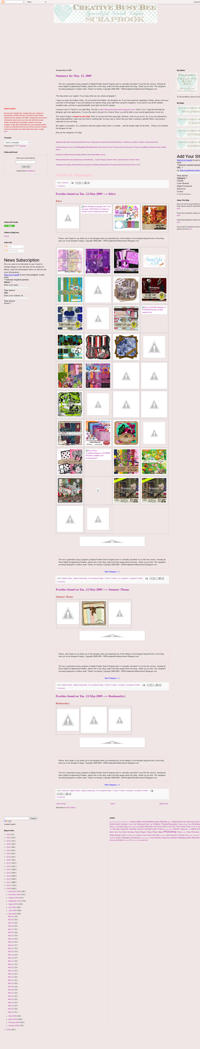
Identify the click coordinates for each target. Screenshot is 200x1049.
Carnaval (141, 824)
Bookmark (65, 790)
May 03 (11, 1006)
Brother (113, 824)
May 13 (11, 974)
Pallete (137, 832)
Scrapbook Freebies (136, 578)
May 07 (11, 993)
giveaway (113, 840)
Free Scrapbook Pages (96, 578)
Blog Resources (180, 822)
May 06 (11, 996)
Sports (168, 835)
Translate (22, 146)
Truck (152, 838)
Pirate (179, 832)
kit (119, 578)
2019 (9, 857)
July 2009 (12, 907)
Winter (189, 838)
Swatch (119, 838)
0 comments (61, 582)
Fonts (183, 826)
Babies (151, 822)
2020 (9, 854)
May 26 (11, 932)
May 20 (11, 951)
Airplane (133, 822)
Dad (111, 827)
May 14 (11, 971)
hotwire (126, 840)
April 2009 (12, 1016)
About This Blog (115, 822)
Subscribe (196, 835)
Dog (126, 826)
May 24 (11, 939)
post (178, 208)
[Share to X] (82, 183)
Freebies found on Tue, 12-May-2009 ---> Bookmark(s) (90, 696)
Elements (149, 826)
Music (112, 832)
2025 (9, 838)
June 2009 (12, 910)
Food (188, 826)
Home (112, 804)
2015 (9, 869)
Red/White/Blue (131, 835)
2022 (9, 847)
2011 (9, 882)
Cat (148, 824)
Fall (155, 827)
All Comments (12, 251)
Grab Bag (116, 829)
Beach (157, 822)
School (149, 835)
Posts (9, 247)
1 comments (61, 186)
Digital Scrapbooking (80, 578)
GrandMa (133, 829)
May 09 (11, 987)
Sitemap (163, 835)
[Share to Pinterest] (88, 183)
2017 (9, 863)
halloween (120, 840)
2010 (9, 885)
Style (191, 835)
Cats (151, 824)
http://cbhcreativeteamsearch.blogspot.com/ (117, 110)
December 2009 (14, 891)
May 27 (11, 929)
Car (135, 824)
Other (125, 832)
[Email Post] (72, 182)
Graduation (124, 829)
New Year (119, 832)
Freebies (114, 578)
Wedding (182, 838)
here (5, 131)
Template (126, 838)
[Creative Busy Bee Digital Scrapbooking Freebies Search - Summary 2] (9, 226)
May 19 (11, 955)
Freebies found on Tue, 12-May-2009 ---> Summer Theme (92, 589)
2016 (9, 866)
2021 (9, 850)
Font (178, 826)
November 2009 (14, 895)
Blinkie (170, 822)
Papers (143, 832)
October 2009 (13, 898)
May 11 (11, 980)
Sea (154, 835)
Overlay (131, 832)
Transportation (145, 838)
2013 (9, 876)
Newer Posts (61, 804)
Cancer (131, 824)
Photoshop (170, 831)
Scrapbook (124, 578)
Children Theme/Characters (165, 824)
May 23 (11, 942)
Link (189, 829)
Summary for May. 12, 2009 (73, 75)
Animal (145, 822)
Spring (174, 835)
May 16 (11, 964)
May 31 (11, 916)
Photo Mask (158, 832)
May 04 (11, 1003)
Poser (189, 832)
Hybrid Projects (158, 829)
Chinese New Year (185, 824)
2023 (9, 844)
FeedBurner (30, 171)
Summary (65, 182)
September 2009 (14, 901)
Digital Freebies (67, 578)
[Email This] (76, 183)
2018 (9, 860)
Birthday (164, 822)
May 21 (11, 948)
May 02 (11, 1009)
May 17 (11, 961)
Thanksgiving (135, 838)
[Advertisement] (107, 46)
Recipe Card (120, 835)
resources (135, 840)
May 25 (11, 936)
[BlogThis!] (79, 183)
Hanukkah (148, 829)
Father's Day (167, 827)
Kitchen (177, 829)
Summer (113, 838)
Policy (184, 832)
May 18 (11, 958)
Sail (144, 835)
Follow (6, 236)
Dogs (130, 826)
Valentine (158, 838)
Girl (111, 829)
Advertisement (125, 822)
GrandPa (140, 829)
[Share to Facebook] (85, 183)
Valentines (166, 838)
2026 (9, 834)
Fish (174, 827)
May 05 (11, 999)
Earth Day (136, 826)
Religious (139, 835)
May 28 (11, 926)
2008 (9, 1030)
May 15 (11, 967)
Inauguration (169, 829)
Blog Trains (191, 822)
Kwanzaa (184, 829)
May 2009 (12, 914)
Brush (118, 824)
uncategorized (143, 840)
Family (159, 827)
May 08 (11, 990)
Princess (195, 832)
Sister (158, 835)
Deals (115, 826)
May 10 (11, 983)
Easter (142, 827)
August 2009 (13, 904)
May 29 (11, 923)
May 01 (11, 1012)
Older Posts (163, 804)
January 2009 (13, 1026)
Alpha (139, 822)
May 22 (11, 945)
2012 (9, 879)
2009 (9, 889)
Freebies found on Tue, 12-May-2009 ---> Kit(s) (86, 193)
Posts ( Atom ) (71, 808)
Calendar (124, 824)
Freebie (107, 578)
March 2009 (13, 1019)
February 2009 (14, 1022)
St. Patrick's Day (183, 835)
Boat (198, 822)
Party (149, 832)
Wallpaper (174, 838)
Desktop (120, 827)
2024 (9, 841)
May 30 (11, 920)
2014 (9, 873)
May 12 (11, 977)
